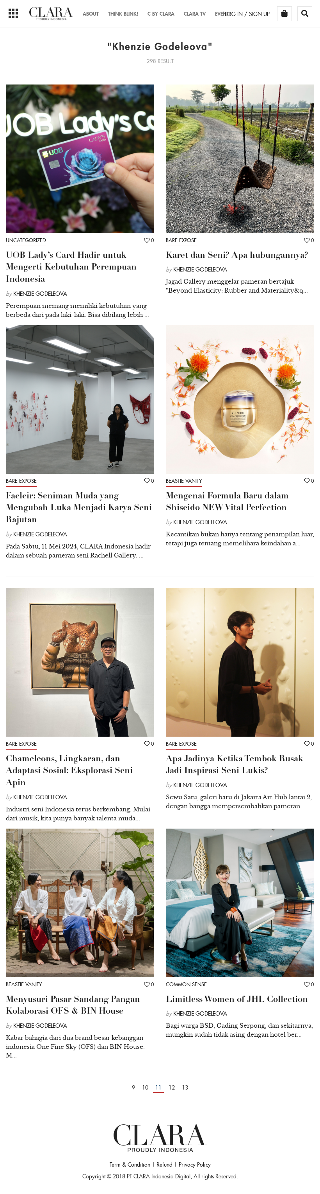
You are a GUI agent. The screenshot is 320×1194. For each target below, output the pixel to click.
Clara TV (195, 14)
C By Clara (161, 14)
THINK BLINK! (123, 14)
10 (145, 1087)
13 (185, 1087)
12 (172, 1087)
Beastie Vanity (184, 481)
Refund (164, 1164)
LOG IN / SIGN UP (247, 14)
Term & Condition (130, 1164)
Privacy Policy (195, 1164)
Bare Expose (181, 240)
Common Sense (186, 984)
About (91, 14)
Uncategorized (26, 240)
